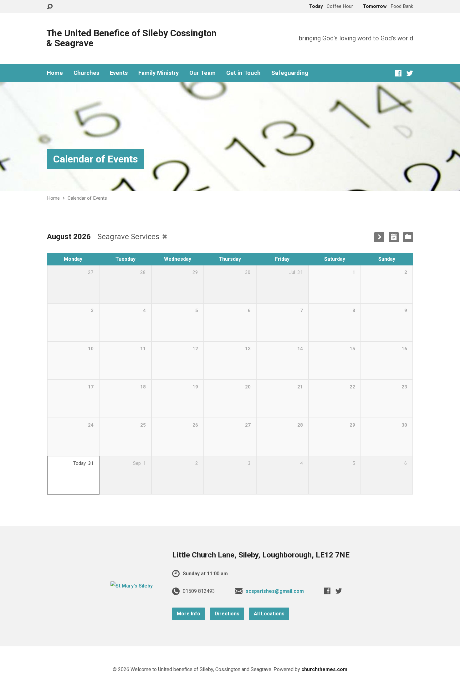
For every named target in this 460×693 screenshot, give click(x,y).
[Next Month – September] (379, 237)
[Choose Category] (408, 237)
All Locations (269, 614)
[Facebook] (398, 73)
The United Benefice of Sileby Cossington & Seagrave (131, 38)
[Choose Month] (394, 237)
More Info (188, 614)
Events (119, 73)
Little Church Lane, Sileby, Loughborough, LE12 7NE (261, 555)
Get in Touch (243, 73)
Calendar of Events (95, 159)
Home (55, 73)
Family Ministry (158, 73)
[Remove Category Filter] (164, 236)
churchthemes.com (324, 669)
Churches (86, 73)
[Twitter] (409, 73)
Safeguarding (289, 73)
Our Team (202, 73)
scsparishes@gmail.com (275, 591)
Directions (227, 614)
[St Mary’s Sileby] (131, 586)
